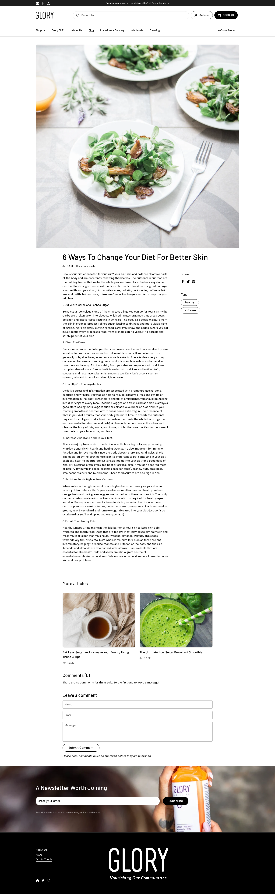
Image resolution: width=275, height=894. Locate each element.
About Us (41, 850)
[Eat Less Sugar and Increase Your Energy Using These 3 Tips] (99, 620)
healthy (190, 302)
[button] (226, 15)
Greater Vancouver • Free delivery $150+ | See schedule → (137, 3)
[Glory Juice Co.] (45, 15)
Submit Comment (81, 748)
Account (204, 15)
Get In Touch (44, 859)
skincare (190, 310)
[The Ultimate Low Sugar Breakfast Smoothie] (176, 620)
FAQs (39, 854)
